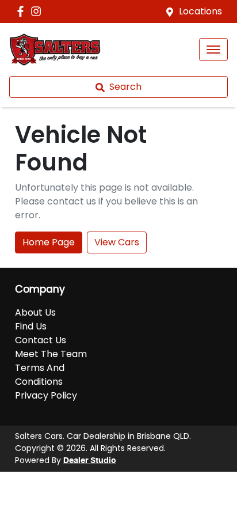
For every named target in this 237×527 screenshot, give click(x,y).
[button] (213, 49)
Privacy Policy (46, 395)
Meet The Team (51, 354)
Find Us (31, 326)
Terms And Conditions (39, 374)
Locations (200, 11)
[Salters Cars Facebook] (22, 11)
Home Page (48, 242)
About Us (35, 312)
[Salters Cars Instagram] (38, 11)
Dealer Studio (89, 461)
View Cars (116, 242)
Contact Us (40, 340)
